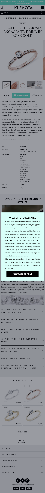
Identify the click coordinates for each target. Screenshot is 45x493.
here (11, 268)
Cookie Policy (19, 246)
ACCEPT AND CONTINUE (22, 274)
